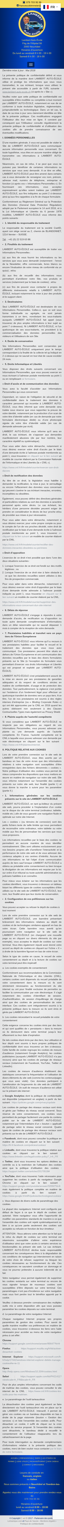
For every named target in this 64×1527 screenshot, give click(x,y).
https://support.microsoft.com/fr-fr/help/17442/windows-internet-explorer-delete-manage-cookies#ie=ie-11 (32, 1360)
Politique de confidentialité (32, 1524)
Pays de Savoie (32, 1521)
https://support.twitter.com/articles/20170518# (26, 1171)
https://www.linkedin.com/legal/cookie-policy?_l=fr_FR (30, 1156)
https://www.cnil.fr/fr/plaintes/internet (21, 744)
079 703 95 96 (33, 2)
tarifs (37, 1458)
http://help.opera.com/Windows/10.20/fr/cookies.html (29, 1371)
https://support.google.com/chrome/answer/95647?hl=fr (31, 1343)
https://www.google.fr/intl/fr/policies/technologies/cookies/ (31, 1196)
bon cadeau (53, 1461)
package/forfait (37, 1461)
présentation (26, 1458)
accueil (14, 1458)
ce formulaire (28, 379)
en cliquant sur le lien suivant (42, 456)
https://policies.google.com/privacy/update (33, 1102)
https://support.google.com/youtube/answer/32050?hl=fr (31, 1186)
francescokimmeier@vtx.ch (33, 5)
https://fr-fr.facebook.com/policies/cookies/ (24, 1145)
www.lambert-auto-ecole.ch (16, 91)
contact (28, 1464)
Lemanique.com (15, 1521)
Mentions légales (47, 1521)
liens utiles (22, 1461)
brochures (38, 1464)
